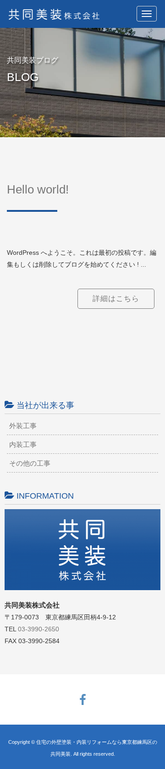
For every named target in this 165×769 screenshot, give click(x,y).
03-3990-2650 (38, 629)
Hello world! (38, 189)
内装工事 (23, 444)
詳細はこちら (116, 298)
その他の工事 (29, 463)
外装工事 (23, 426)
